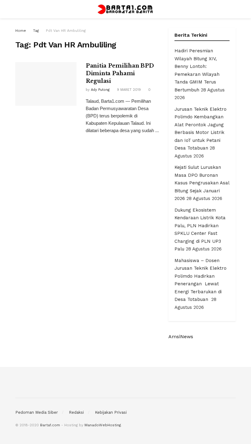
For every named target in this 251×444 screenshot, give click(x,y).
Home (20, 30)
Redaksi (76, 412)
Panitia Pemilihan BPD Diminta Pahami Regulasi (120, 73)
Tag (36, 30)
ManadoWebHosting (102, 425)
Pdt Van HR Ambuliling (66, 30)
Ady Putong (100, 90)
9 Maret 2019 (128, 90)
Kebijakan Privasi (111, 412)
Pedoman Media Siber (36, 412)
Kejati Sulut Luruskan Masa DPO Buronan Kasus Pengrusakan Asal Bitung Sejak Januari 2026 (201, 183)
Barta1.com (50, 425)
